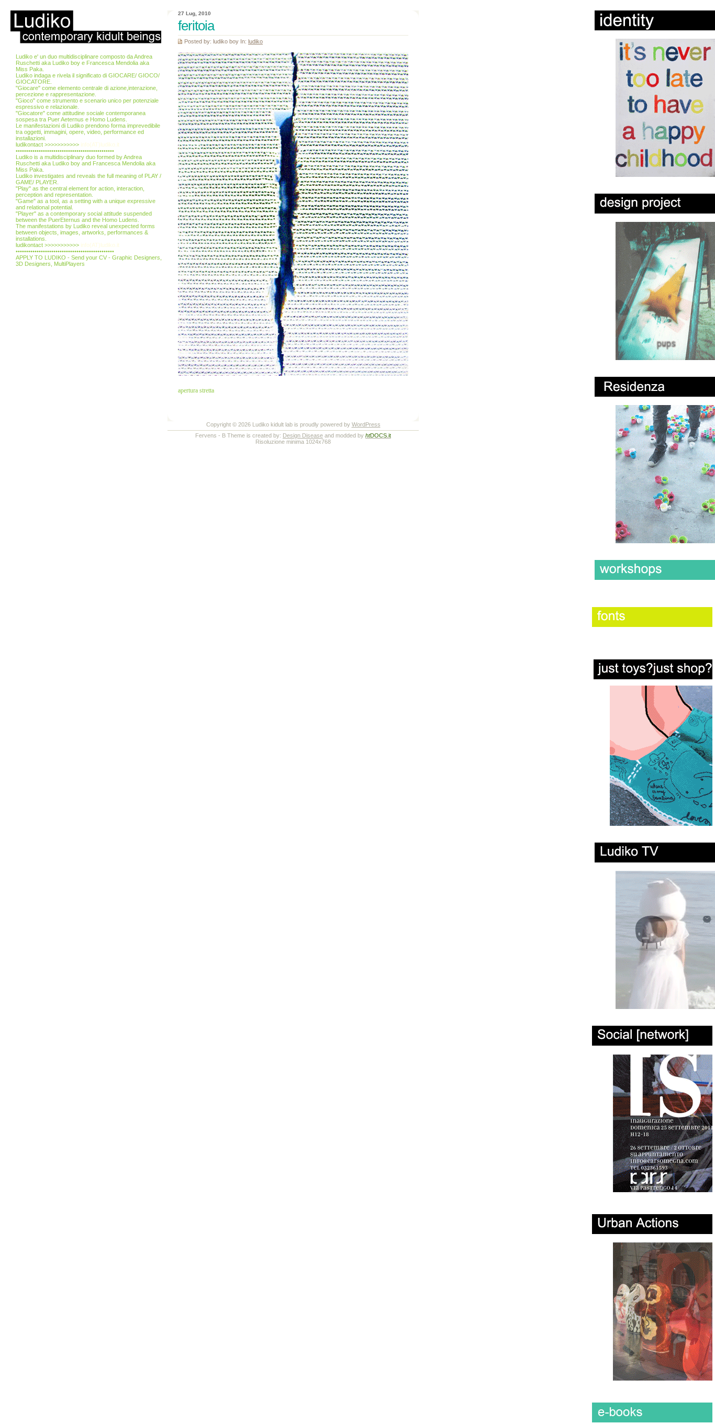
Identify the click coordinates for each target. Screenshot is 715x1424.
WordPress (366, 424)
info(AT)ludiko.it (100, 144)
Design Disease (303, 435)
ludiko (255, 41)
